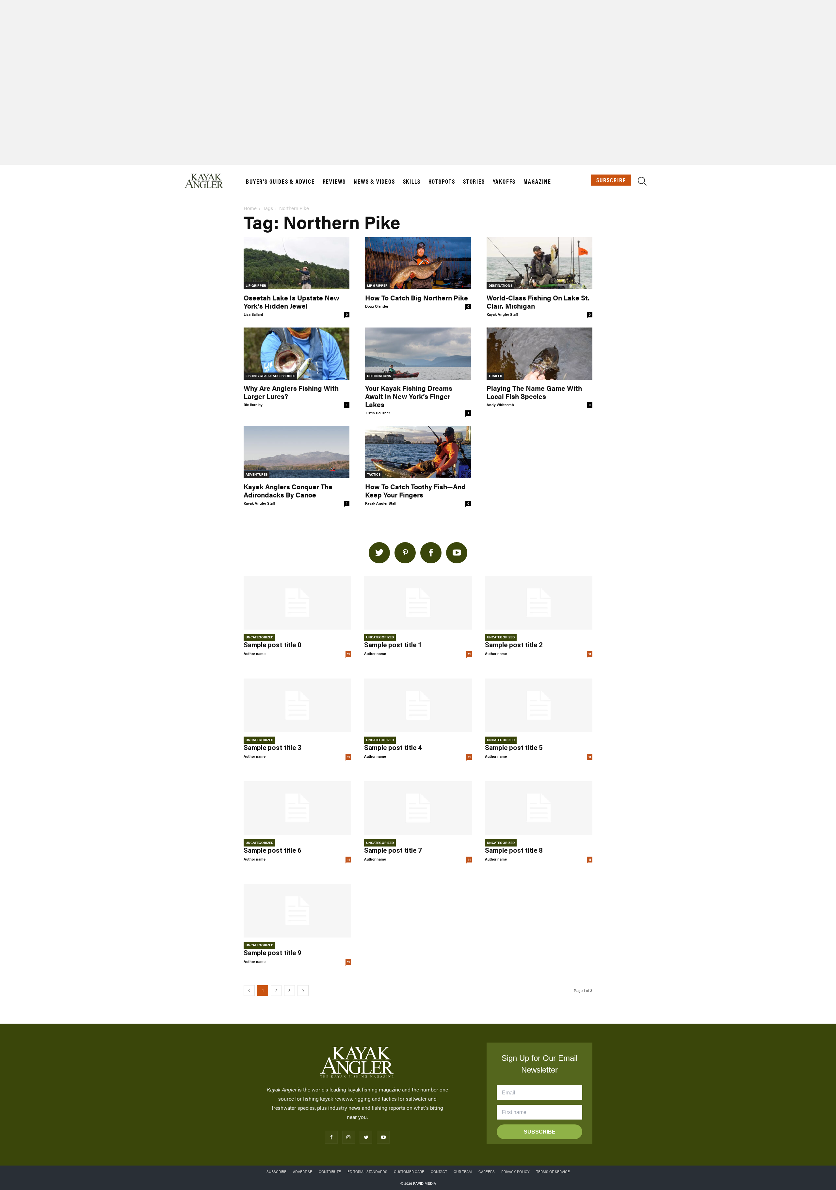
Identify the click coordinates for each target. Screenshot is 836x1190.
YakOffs (504, 181)
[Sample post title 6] (297, 808)
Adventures (256, 474)
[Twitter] (366, 1137)
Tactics (373, 474)
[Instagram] (348, 1137)
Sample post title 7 (393, 850)
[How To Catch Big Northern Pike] (418, 263)
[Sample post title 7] (418, 808)
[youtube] (456, 552)
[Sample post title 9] (297, 911)
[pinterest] (405, 552)
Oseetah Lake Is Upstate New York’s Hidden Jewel (291, 302)
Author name (254, 653)
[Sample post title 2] (538, 603)
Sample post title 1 (393, 645)
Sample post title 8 (514, 850)
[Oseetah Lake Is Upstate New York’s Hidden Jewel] (296, 263)
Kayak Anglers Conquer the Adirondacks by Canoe (288, 490)
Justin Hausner (377, 412)
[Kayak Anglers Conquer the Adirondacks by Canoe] (296, 452)
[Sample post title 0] (297, 603)
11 (348, 653)
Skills (412, 181)
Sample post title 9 (272, 953)
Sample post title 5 (514, 748)
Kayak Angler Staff (502, 314)
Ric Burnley (253, 404)
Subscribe (611, 180)
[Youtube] (383, 1137)
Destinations (500, 285)
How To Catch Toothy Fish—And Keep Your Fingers (415, 490)
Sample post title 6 (272, 850)
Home (250, 208)
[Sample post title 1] (418, 603)
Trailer (495, 376)
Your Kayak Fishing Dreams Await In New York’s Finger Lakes (408, 396)
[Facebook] (331, 1137)
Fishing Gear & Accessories (270, 376)
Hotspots (441, 181)
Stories (474, 181)
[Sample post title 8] (538, 808)
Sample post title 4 (393, 748)
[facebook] (431, 552)
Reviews (334, 181)
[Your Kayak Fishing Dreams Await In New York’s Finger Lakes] (418, 354)
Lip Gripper (256, 285)
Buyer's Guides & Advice (280, 181)
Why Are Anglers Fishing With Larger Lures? (291, 392)
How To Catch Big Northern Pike (416, 297)
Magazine (537, 181)
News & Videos (374, 181)
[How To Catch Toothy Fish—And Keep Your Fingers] (418, 452)
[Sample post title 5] (538, 705)
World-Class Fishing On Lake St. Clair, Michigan (538, 302)
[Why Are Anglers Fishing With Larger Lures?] (296, 354)
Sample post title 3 (272, 748)
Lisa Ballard (253, 314)
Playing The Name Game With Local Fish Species (534, 392)
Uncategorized (259, 637)
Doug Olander (376, 306)
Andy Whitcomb (500, 404)
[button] (642, 182)
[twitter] (379, 552)
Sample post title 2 (514, 645)
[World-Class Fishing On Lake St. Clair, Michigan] (539, 263)
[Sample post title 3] (297, 705)
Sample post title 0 (272, 645)
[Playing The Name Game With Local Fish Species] (539, 354)
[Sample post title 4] (418, 705)
